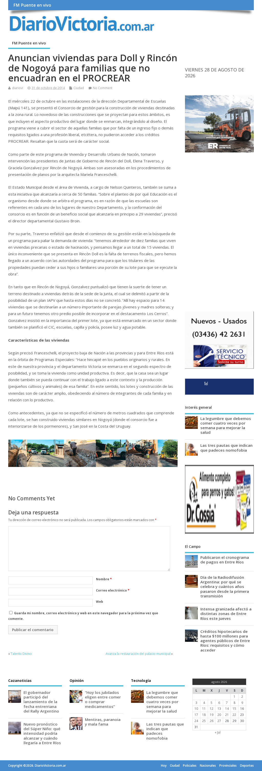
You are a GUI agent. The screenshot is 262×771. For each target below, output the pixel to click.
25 (204, 721)
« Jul (218, 732)
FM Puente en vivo (32, 5)
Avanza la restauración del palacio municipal (138, 654)
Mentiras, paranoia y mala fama (103, 722)
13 (219, 708)
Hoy (164, 765)
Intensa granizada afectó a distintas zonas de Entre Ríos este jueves (226, 613)
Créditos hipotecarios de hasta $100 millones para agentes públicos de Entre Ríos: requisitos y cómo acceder (225, 641)
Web (99, 601)
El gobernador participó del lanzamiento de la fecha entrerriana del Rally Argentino (41, 702)
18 (204, 715)
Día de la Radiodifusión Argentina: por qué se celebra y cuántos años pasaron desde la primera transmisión (224, 586)
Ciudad (78, 88)
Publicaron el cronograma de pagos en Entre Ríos (224, 559)
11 (204, 708)
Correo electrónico (112, 590)
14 (227, 708)
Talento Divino (21, 654)
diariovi (17, 88)
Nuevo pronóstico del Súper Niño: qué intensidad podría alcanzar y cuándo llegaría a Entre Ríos (42, 733)
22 (234, 715)
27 (219, 721)
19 (211, 715)
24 (196, 721)
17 (196, 715)
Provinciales (228, 765)
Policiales (189, 765)
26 (211, 721)
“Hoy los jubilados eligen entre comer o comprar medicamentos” (103, 699)
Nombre (104, 579)
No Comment (102, 88)
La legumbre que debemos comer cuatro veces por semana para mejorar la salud (225, 425)
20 (219, 715)
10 (196, 708)
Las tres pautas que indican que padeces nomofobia (226, 447)
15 (234, 708)
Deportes (247, 765)
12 (211, 708)
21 (227, 715)
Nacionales (208, 765)
